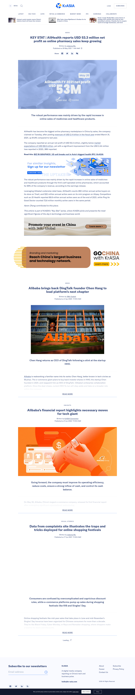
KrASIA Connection (71, 419)
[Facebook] (62, 53)
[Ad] (67, 257)
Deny (97, 691)
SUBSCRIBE (120, 6)
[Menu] (10, 6)
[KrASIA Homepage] (65, 6)
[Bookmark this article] (81, 48)
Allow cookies (86, 691)
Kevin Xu (71, 657)
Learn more (75, 691)
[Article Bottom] (67, 227)
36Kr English (71, 297)
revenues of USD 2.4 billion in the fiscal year (74, 134)
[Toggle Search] (22, 6)
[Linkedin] (72, 53)
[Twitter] (67, 53)
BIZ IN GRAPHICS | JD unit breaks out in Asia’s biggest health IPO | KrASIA (68, 154)
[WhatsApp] (77, 53)
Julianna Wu (71, 46)
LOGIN (109, 6)
